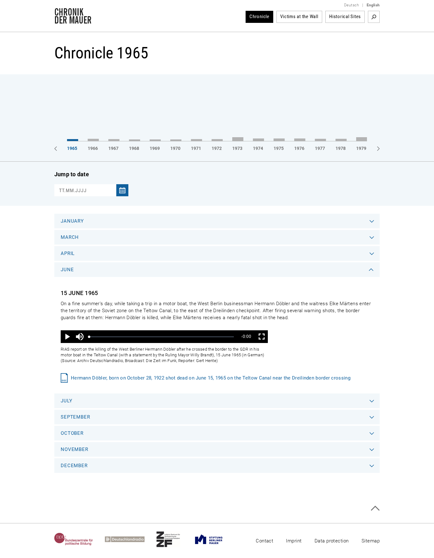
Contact (264, 541)
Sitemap (371, 541)
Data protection (332, 541)
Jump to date (71, 174)
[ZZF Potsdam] (174, 539)
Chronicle (259, 16)
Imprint (294, 541)
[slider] (161, 336)
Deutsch (351, 5)
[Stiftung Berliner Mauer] (214, 539)
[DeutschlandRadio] (130, 539)
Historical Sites (345, 16)
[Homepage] (73, 20)
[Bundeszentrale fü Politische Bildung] (79, 539)
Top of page (375, 508)
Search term (374, 17)
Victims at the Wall (299, 16)
